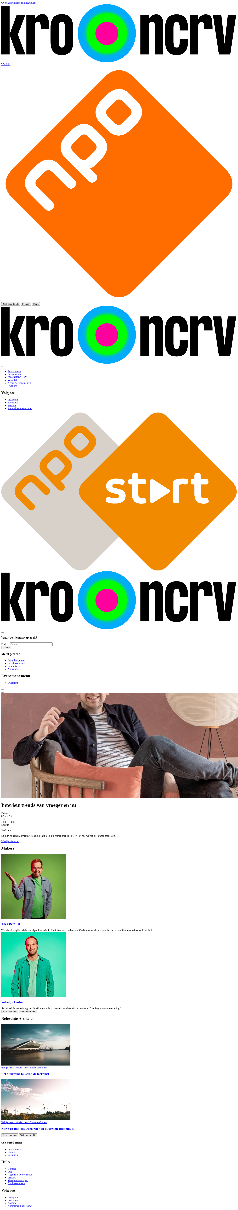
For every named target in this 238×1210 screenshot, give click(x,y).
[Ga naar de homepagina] (119, 61)
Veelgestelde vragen (18, 1180)
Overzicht (13, 682)
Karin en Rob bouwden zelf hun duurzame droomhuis (37, 1128)
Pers (10, 1171)
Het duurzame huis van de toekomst (25, 1074)
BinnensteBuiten (24, 1067)
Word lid (5, 64)
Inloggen (26, 304)
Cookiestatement (16, 1183)
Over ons (12, 1152)
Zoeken (5, 644)
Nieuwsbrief (14, 669)
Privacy (12, 1177)
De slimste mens (16, 663)
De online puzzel (16, 660)
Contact (12, 1168)
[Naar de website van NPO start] (119, 300)
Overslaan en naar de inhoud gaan (18, 2)
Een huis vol (14, 666)
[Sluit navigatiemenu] (2, 366)
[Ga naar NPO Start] (119, 569)
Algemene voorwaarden (20, 1174)
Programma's (14, 1149)
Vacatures (13, 1155)
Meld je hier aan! (10, 841)
